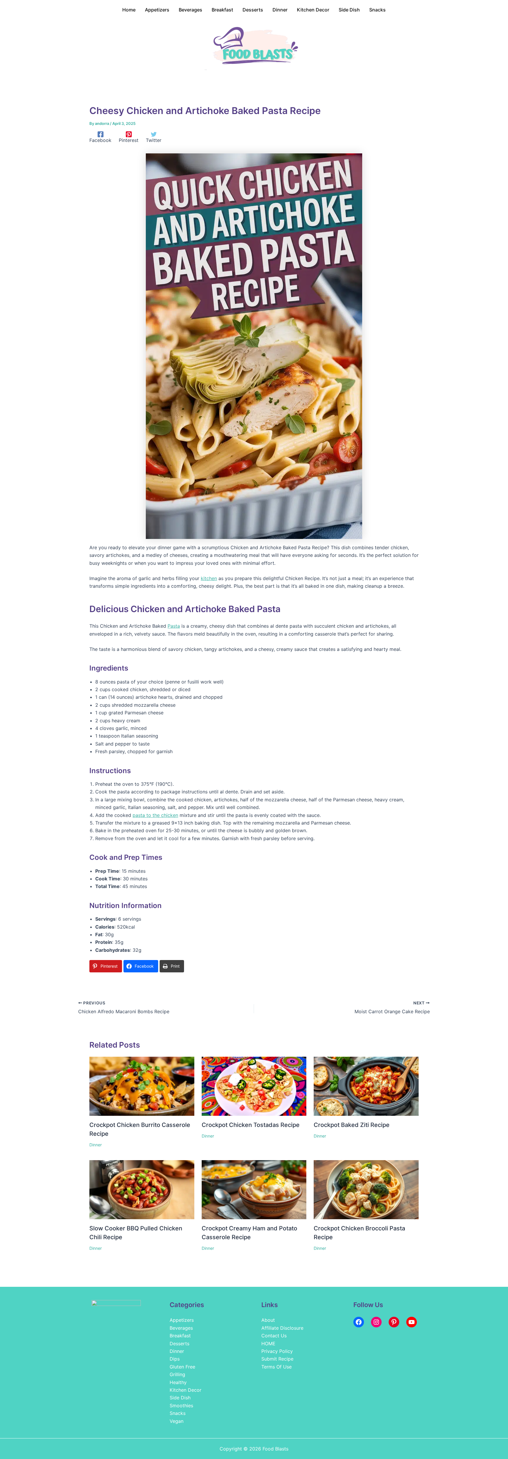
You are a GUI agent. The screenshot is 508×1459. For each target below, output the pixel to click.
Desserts (179, 1343)
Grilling (177, 1374)
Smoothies (181, 1405)
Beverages (181, 1328)
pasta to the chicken (155, 815)
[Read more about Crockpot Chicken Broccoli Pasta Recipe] (366, 1189)
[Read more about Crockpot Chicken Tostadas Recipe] (254, 1086)
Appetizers (182, 1320)
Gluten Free (182, 1367)
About (268, 1320)
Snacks (178, 1413)
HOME (268, 1343)
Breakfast (180, 1336)
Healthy (178, 1382)
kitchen (209, 578)
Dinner (95, 1144)
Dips (175, 1359)
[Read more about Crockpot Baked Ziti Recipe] (366, 1086)
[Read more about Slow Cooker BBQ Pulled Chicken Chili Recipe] (141, 1189)
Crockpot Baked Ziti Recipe (352, 1124)
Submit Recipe (277, 1359)
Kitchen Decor (185, 1390)
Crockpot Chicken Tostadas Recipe (251, 1124)
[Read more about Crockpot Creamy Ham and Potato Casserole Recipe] (254, 1189)
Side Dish (180, 1398)
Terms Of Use (276, 1367)
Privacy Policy (277, 1351)
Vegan (176, 1421)
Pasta (174, 626)
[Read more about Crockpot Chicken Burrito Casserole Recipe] (141, 1086)
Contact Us (274, 1336)
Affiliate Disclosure (282, 1328)
